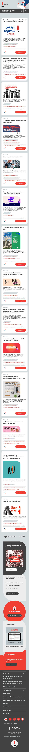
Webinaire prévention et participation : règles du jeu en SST (14, 377)
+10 (23, 109)
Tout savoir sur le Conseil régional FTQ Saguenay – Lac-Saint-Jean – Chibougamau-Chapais (14, 60)
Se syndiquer (7, 707)
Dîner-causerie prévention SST (13, 157)
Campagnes (7, 690)
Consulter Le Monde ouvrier (14, 615)
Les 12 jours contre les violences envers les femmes (13, 422)
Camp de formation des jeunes (13, 585)
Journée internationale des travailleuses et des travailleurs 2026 (13, 274)
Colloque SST (9, 589)
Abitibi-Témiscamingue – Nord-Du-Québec (15, 109)
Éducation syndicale (10, 46)
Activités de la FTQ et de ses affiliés (14, 700)
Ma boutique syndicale (10, 723)
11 (20, 536)
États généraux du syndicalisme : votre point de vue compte (13, 193)
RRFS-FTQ (6, 713)
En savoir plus (11, 569)
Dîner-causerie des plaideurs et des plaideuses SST (14, 121)
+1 (18, 258)
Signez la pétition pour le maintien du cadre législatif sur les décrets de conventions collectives (14, 311)
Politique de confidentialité (12, 736)
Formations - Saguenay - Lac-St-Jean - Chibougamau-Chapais (13, 20)
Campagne (7, 104)
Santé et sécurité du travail (12, 142)
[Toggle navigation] (20, 11)
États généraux (8, 215)
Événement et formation (11, 44)
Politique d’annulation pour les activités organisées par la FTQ (12, 682)
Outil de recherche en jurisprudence (14, 697)
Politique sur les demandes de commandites (12, 677)
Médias (5, 703)
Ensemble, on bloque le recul (12, 501)
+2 (20, 324)
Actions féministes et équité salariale (14, 362)
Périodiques (7, 693)
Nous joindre (7, 710)
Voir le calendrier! (12, 593)
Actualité (7, 213)
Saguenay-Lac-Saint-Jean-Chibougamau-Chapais (17, 49)
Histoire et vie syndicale (11, 72)
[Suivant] (23, 537)
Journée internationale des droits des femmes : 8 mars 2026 (14, 339)
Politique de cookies (9, 687)
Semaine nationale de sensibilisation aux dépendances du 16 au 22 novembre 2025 (13, 456)
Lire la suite (20, 52)
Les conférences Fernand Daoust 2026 (13, 228)
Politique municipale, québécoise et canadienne (16, 106)
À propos (6, 673)
